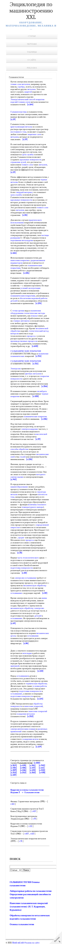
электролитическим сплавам (23, 729)
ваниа (44, 598)
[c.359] (13, 765)
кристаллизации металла (21, 127)
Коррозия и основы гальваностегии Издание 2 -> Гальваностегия (27, 791)
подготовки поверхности (30, 691)
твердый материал (24, 192)
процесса (31, 336)
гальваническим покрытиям (22, 296)
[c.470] (23, 765)
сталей (22, 457)
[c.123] (33, 770)
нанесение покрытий (33, 706)
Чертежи (32, 44)
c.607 (26, 833)
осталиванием (23, 676)
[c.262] (33, 772)
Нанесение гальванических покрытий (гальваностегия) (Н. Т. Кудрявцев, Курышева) (29, 906)
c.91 (20, 841)
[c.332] (37, 763)
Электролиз (15, 368)
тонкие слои (15, 84)
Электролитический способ (22, 99)
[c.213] (42, 770)
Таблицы (32, 52)
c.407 (34, 811)
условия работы (40, 686)
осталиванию (16, 593)
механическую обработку (34, 585)
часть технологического (28, 557)
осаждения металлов (25, 714)
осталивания (30, 578)
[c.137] (13, 775)
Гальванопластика (18, 112)
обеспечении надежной (29, 298)
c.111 (30, 826)
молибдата (42, 391)
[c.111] (42, 768)
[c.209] (13, 770)
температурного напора (32, 507)
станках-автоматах (21, 321)
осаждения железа (30, 739)
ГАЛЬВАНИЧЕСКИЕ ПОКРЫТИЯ (25, 351)
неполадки (27, 653)
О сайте (32, 60)
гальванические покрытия (35, 416)
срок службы (28, 154)
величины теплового (37, 504)
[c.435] (13, 768)
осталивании (32, 636)
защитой (28, 92)
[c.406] (23, 768)
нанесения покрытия (19, 260)
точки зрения (18, 310)
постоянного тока (18, 132)
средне (21, 537)
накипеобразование (19, 487)
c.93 (34, 819)
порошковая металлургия (21, 240)
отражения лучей (18, 162)
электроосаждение (29, 429)
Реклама (32, 68)
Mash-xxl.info (18, 943)
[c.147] (33, 768)
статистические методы (34, 313)
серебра (21, 87)
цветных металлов (33, 373)
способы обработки (19, 449)
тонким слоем (24, 102)
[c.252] (13, 772)
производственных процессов (23, 341)
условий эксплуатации (30, 288)
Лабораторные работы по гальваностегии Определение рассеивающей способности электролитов (31, 894)
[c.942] (42, 765)
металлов (26, 84)
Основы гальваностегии (22, 924)
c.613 (32, 833)
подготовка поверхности (21, 568)
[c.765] (32, 765)
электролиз (19, 578)
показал (34, 316)
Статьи (32, 36)
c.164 (12, 804)
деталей (37, 616)
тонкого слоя (27, 164)
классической (41, 434)
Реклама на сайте (32, 943)
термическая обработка (36, 683)
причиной (14, 666)
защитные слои (34, 134)
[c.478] (42, 772)
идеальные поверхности (30, 159)
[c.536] (23, 770)
